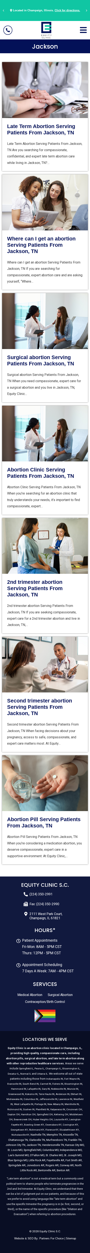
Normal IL (25, 1073)
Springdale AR (17, 1165)
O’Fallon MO (37, 1155)
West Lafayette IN (23, 1104)
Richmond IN (14, 1109)
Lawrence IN (65, 1099)
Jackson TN (34, 1145)
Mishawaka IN (14, 1099)
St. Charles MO (54, 1155)
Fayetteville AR (55, 1160)
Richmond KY (36, 1129)
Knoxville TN (70, 1134)
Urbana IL (42, 1073)
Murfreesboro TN (56, 1139)
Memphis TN (54, 1134)
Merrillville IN (72, 1104)
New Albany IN (55, 1104)
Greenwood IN (16, 1094)
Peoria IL (39, 1068)
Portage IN (40, 1104)
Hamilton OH (28, 1114)
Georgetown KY (19, 1129)
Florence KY (51, 1129)
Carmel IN (45, 1083)
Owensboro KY (53, 1124)
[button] (3, 10)
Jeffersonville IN (48, 1099)
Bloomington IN (73, 1083)
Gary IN (46, 1088)
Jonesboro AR (35, 1165)
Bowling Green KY (34, 1124)
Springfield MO (32, 1150)
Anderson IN (62, 1094)
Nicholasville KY (20, 1134)
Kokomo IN (31, 1094)
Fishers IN (57, 1083)
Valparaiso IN (57, 1109)
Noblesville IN (58, 1088)
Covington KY (70, 1124)
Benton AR (63, 1170)
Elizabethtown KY (69, 1129)
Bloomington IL (71, 1068)
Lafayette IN (34, 1088)
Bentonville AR (46, 1170)
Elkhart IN (76, 1094)
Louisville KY (61, 1119)
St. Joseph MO (72, 1155)
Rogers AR (52, 1165)
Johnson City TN (15, 1145)
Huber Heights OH (43, 1119)
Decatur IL (13, 1073)
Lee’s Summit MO (18, 1155)
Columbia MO (50, 1150)
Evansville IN (14, 1083)
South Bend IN (31, 1083)
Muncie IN (72, 1088)
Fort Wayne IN (72, 1078)
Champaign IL (53, 1068)
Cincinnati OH (74, 1109)
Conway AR (67, 1165)
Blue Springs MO (17, 1160)
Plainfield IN (42, 1109)
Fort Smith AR (74, 1160)
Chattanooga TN (18, 1139)
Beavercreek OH (23, 1119)
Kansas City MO (74, 1145)
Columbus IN (31, 1099)
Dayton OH (14, 1114)
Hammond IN (18, 1088)
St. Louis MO (15, 1150)
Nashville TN (38, 1134)
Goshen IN (29, 1109)
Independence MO (71, 1150)
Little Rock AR (37, 1160)
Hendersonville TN (53, 1145)
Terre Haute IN (46, 1094)
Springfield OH (45, 1114)
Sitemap (71, 1238)
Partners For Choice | (52, 1238)
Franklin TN (74, 1139)
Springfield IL (26, 1068)
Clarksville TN (37, 1139)
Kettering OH (61, 1114)
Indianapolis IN (54, 1078)
